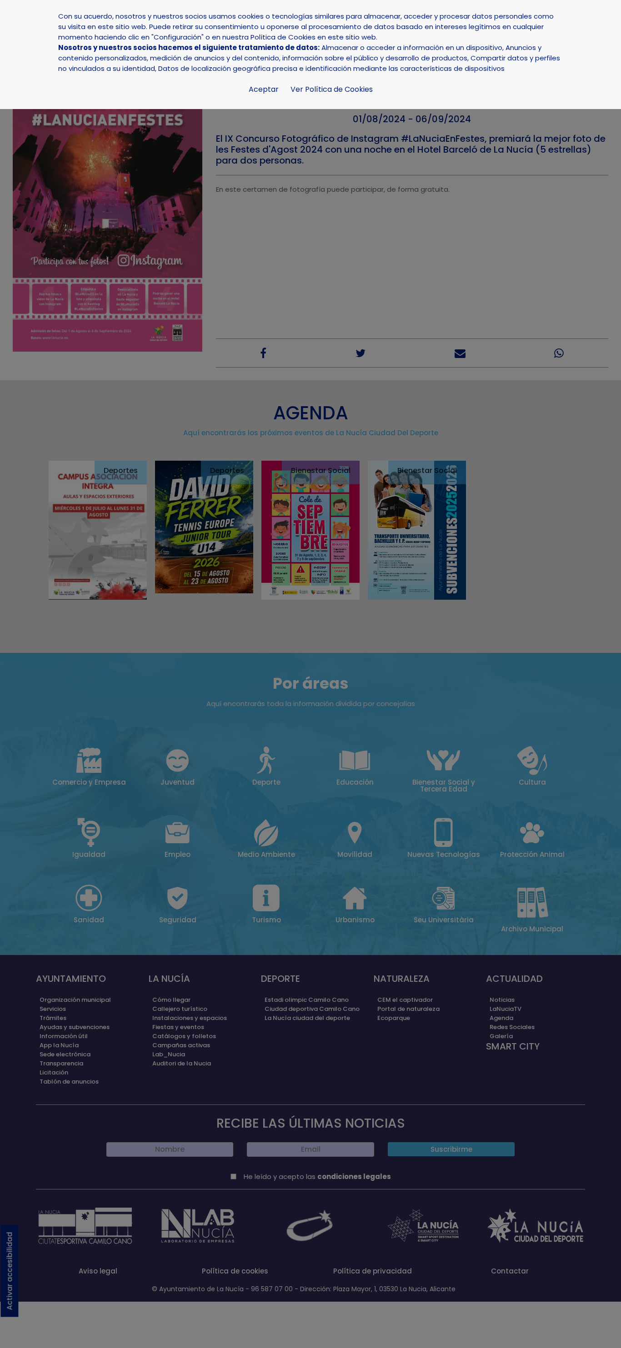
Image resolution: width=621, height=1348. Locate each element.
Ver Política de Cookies (331, 89)
